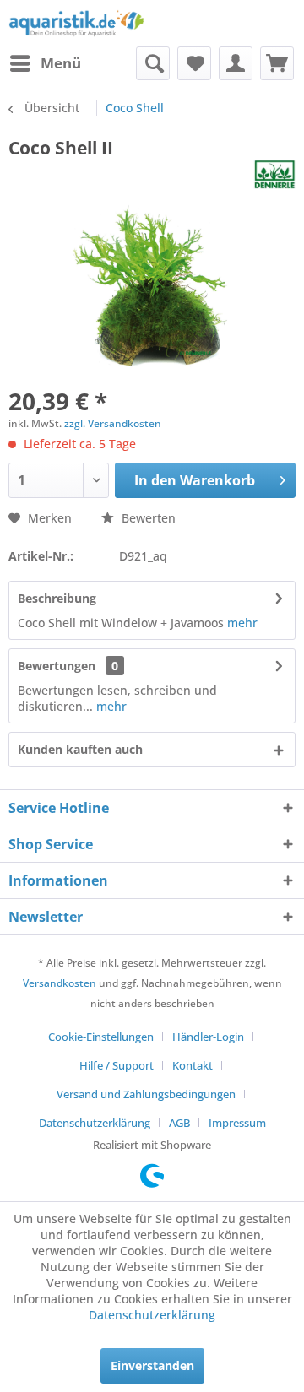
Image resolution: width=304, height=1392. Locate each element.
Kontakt (192, 1065)
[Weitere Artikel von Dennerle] (274, 174)
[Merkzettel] (194, 63)
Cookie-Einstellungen (101, 1036)
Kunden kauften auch (80, 749)
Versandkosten (59, 983)
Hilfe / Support (116, 1065)
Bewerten (147, 518)
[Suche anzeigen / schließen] (153, 63)
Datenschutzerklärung (94, 1122)
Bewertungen (56, 666)
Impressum (237, 1122)
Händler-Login (208, 1036)
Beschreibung (57, 598)
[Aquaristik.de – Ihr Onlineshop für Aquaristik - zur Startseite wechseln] (76, 23)
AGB (179, 1122)
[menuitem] (45, 63)
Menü (61, 63)
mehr (241, 623)
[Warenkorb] (277, 63)
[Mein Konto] (235, 63)
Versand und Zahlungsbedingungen (146, 1094)
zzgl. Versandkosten (112, 423)
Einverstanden (152, 1365)
